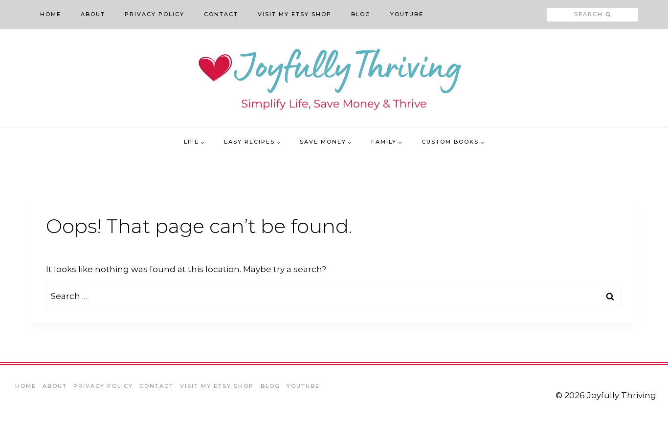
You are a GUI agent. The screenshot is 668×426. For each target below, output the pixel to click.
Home (50, 14)
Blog (361, 14)
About (93, 14)
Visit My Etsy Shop (295, 14)
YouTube (406, 14)
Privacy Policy (154, 14)
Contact (221, 14)
